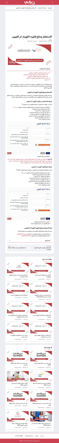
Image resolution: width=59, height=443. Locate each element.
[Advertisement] (29, 24)
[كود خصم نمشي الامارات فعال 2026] (18, 400)
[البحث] (6, 2)
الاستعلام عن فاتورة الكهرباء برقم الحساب (18, 159)
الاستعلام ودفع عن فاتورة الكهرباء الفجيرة (42, 248)
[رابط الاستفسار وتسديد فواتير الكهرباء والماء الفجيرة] (18, 272)
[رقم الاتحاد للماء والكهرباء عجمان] (18, 292)
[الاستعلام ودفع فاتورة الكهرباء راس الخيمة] (41, 312)
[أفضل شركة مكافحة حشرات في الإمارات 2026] (18, 380)
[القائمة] (52, 2)
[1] (22, 104)
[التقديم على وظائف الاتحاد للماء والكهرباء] (41, 272)
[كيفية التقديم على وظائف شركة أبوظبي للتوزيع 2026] (18, 420)
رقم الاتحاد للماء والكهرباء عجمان (28, 162)
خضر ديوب (41, 41)
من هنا (15, 107)
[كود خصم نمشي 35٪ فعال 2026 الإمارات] (18, 360)
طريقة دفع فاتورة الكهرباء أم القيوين (38, 76)
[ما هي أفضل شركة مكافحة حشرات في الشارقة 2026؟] (41, 420)
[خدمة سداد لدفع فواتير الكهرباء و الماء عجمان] (18, 332)
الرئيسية (50, 8)
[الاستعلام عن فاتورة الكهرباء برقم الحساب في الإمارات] (41, 332)
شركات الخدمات (42, 8)
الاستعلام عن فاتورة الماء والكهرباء (38, 159)
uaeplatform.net (21, 234)
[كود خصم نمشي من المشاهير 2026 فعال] (41, 400)
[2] (16, 169)
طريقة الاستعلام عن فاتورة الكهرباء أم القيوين (35, 74)
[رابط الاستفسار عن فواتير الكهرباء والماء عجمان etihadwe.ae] (41, 292)
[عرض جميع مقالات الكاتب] (50, 41)
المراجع (47, 79)
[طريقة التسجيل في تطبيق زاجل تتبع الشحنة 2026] (41, 380)
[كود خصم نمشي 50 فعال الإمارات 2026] (41, 360)
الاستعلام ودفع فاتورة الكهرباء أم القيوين (39, 73)
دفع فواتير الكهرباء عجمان (21, 161)
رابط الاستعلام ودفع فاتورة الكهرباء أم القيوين (38, 78)
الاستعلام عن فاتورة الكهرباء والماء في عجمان (40, 161)
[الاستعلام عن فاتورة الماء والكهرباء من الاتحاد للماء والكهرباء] (18, 312)
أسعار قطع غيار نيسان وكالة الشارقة (17, 247)
